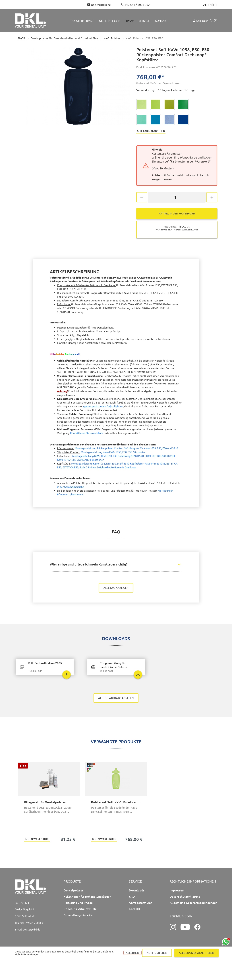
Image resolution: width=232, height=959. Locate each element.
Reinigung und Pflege (78, 903)
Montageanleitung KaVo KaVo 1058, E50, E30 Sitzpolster (113, 452)
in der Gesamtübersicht (70, 486)
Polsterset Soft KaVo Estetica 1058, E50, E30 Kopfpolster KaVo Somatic (116, 802)
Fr (215, 4)
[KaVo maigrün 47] (141, 104)
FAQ (132, 896)
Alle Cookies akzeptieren (196, 952)
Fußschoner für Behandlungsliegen (87, 896)
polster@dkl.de (101, 4)
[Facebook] (197, 927)
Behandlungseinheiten (79, 915)
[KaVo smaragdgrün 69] (183, 104)
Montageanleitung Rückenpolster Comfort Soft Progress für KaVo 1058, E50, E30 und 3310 (126, 448)
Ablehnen (132, 952)
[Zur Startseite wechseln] (30, 20)
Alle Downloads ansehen (116, 698)
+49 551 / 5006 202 (137, 4)
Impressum (177, 890)
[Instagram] (173, 927)
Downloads (136, 890)
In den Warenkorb (37, 839)
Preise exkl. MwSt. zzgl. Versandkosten (158, 83)
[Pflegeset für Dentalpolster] (49, 778)
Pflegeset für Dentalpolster (45, 802)
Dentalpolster (73, 890)
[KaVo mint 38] (141, 119)
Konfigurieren (157, 952)
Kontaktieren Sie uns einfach (86, 433)
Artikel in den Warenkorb (177, 213)
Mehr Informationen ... (27, 954)
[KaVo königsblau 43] (183, 119)
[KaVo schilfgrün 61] (169, 104)
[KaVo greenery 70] (155, 104)
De (204, 4)
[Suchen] (211, 20)
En (210, 4)
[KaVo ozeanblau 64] (155, 119)
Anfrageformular (140, 903)
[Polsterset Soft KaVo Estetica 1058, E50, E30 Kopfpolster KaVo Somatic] (115, 778)
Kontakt (134, 909)
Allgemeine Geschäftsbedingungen (193, 903)
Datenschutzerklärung (185, 896)
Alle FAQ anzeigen (115, 587)
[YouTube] (185, 927)
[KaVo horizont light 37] (169, 119)
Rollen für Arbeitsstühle (80, 909)
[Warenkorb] (215, 20)
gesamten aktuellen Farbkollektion (103, 406)
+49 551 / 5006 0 (34, 922)
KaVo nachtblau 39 (177, 228)
